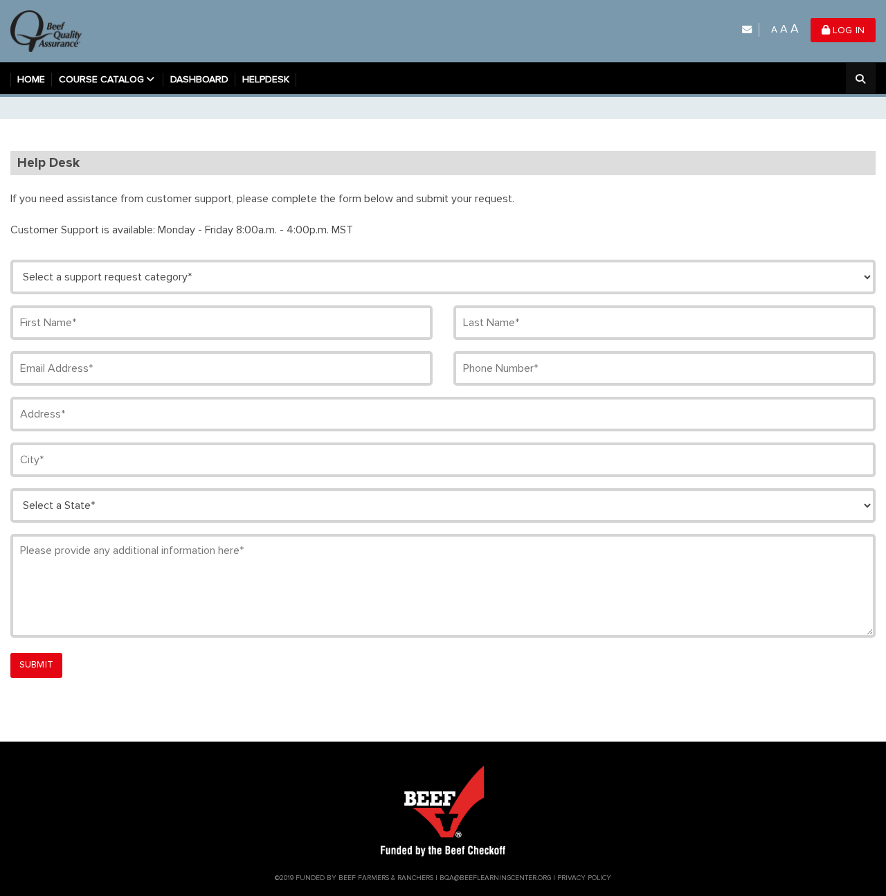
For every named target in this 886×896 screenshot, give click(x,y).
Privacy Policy (584, 878)
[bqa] (49, 30)
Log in (847, 30)
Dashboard (199, 79)
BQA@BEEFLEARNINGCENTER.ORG (495, 878)
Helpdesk (265, 79)
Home (31, 79)
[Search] (861, 79)
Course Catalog (101, 79)
